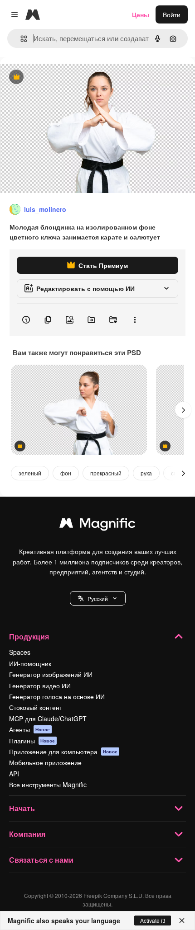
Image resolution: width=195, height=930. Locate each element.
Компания (27, 834)
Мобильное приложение (45, 762)
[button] (98, 598)
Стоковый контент (35, 707)
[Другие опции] (135, 320)
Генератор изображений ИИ (51, 674)
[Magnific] (97, 525)
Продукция (29, 636)
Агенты (29, 729)
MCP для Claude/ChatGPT (48, 718)
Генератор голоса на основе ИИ (57, 696)
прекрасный (106, 473)
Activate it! (152, 920)
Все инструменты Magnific (48, 784)
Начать (22, 808)
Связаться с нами (41, 860)
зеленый (30, 473)
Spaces (19, 652)
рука (146, 473)
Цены (140, 14)
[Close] (181, 920)
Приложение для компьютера (63, 751)
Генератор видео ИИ (40, 685)
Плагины (32, 740)
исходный (60, 77)
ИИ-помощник (30, 663)
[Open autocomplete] (20, 38)
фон (65, 473)
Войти (171, 14)
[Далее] (183, 410)
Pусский (98, 598)
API (14, 773)
